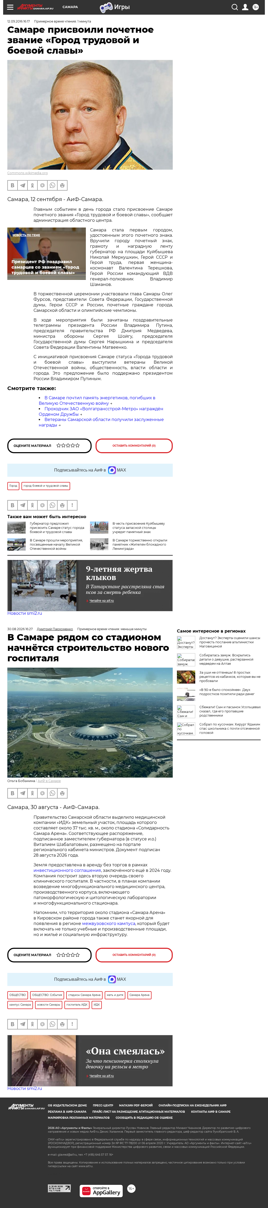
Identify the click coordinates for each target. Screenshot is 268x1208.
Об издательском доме (67, 1105)
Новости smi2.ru (24, 613)
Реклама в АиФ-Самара (67, 1111)
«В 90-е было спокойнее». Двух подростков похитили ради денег (227, 692)
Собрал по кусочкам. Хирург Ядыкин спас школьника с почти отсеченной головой (229, 728)
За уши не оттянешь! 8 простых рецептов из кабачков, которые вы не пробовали (229, 677)
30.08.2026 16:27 (20, 629)
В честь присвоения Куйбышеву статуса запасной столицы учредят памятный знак (139, 528)
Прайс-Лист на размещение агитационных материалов (138, 1111)
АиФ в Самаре (49, 781)
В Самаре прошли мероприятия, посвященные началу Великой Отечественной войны (56, 544)
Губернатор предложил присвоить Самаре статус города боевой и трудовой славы (57, 528)
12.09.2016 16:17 (18, 21)
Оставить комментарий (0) (134, 445)
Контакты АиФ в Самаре (211, 1111)
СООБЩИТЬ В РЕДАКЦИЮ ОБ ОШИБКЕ (144, 1118)
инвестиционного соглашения (67, 870)
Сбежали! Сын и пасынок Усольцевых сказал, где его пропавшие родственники (230, 711)
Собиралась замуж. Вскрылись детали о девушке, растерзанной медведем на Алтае (226, 659)
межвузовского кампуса (108, 923)
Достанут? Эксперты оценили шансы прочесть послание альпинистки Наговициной (229, 642)
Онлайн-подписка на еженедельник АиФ (193, 1105)
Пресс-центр (103, 1105)
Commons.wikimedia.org (27, 173)
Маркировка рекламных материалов (79, 1118)
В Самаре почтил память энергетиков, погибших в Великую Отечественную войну (97, 400)
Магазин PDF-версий (136, 1105)
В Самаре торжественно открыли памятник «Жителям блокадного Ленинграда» (140, 544)
